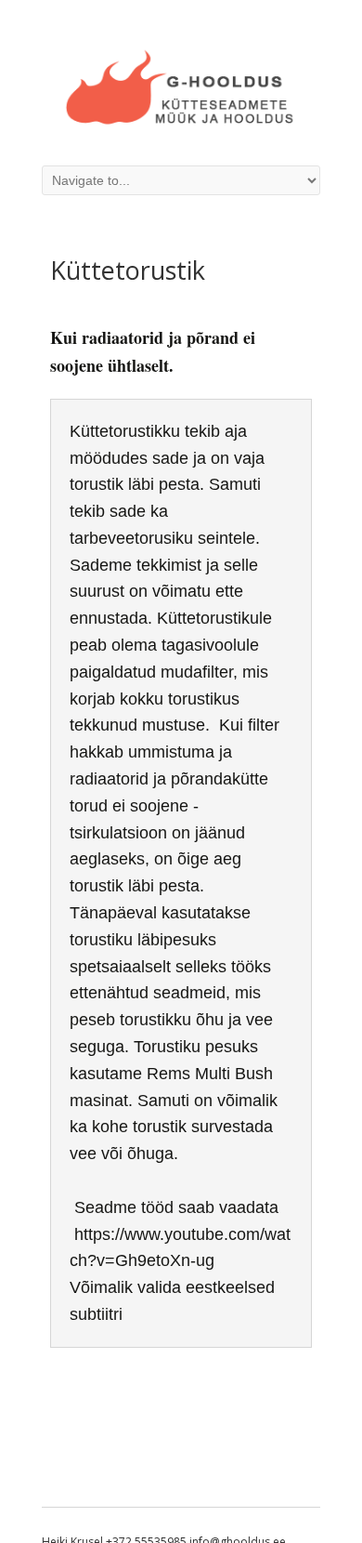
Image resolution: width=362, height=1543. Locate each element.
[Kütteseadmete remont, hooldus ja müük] (181, 127)
